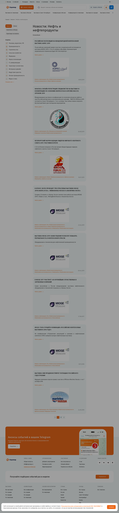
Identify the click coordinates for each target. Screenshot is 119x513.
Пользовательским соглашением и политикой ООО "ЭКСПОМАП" (81, 506)
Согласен (111, 507)
